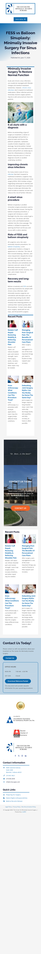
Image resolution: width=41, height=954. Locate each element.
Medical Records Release (14, 801)
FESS (24, 286)
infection (11, 174)
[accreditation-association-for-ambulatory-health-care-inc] (20, 716)
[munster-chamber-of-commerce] (20, 730)
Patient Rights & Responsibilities (16, 798)
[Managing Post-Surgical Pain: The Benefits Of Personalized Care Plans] (27, 323)
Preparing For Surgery (13, 795)
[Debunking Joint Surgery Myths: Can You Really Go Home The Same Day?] (27, 379)
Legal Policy (8, 807)
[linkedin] (25, 756)
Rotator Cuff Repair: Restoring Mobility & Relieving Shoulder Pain (13, 337)
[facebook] (15, 756)
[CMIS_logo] (20, 4)
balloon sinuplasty (14, 247)
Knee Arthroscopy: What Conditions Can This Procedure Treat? (13, 392)
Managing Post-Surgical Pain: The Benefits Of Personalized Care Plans (28, 551)
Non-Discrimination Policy (29, 807)
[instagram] (22, 756)
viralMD (24, 812)
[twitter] (19, 756)
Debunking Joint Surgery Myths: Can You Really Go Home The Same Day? (28, 601)
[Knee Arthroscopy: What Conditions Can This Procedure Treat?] (13, 379)
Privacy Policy (16, 807)
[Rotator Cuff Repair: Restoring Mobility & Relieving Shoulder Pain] (13, 323)
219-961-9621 (10, 775)
